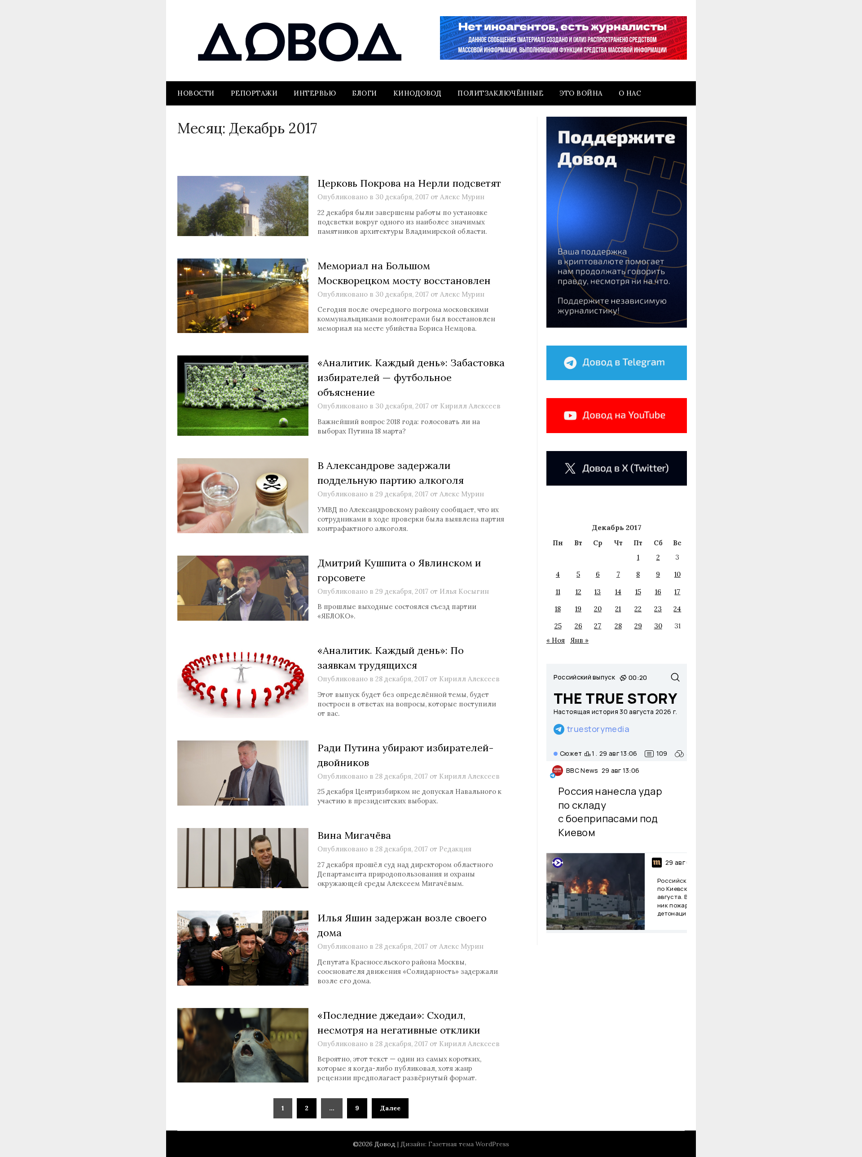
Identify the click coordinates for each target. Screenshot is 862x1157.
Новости (196, 93)
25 (558, 626)
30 (658, 626)
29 (638, 626)
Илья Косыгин (464, 591)
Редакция (455, 849)
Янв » (579, 640)
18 (558, 609)
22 (638, 609)
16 (658, 591)
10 (677, 574)
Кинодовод (417, 93)
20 (598, 609)
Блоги (364, 93)
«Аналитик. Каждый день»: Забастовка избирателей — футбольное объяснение (411, 377)
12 (578, 591)
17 (677, 591)
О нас (630, 93)
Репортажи (254, 93)
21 (618, 609)
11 (558, 591)
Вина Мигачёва (354, 835)
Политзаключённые (500, 93)
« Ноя (555, 640)
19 (578, 609)
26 (578, 626)
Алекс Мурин (462, 197)
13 (597, 591)
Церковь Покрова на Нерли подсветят (409, 183)
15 (638, 591)
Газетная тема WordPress (468, 1144)
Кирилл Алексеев (470, 406)
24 (677, 609)
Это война (581, 93)
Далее (390, 1108)
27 (597, 626)
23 (658, 609)
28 (618, 626)
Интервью (315, 93)
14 (618, 591)
